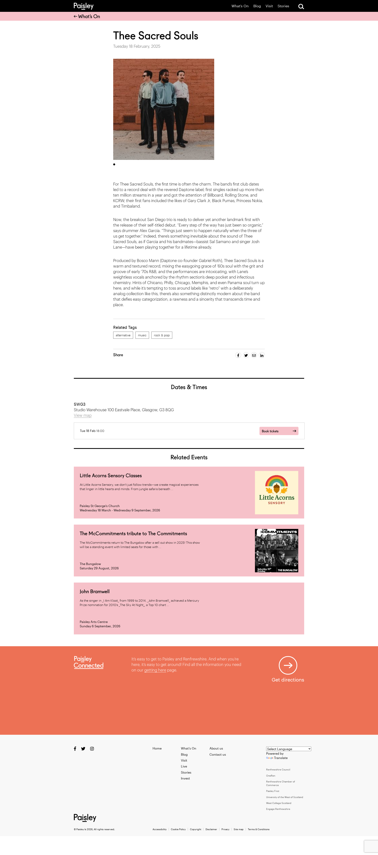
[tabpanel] (163, 109)
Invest (185, 778)
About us (216, 748)
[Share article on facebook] (238, 355)
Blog (257, 6)
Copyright (195, 829)
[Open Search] (301, 6)
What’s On (240, 6)
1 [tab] (114, 164)
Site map (239, 829)
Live (184, 766)
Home (157, 748)
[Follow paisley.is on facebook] (75, 749)
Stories (283, 6)
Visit (269, 6)
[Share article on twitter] (246, 355)
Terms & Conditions (259, 829)
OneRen (270, 775)
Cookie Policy (178, 829)
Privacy (225, 829)
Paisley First (272, 791)
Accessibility (160, 829)
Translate (281, 758)
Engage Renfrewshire (278, 808)
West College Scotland (278, 803)
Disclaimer (211, 829)
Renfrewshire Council (278, 769)
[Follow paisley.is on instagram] (92, 749)
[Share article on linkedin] (262, 355)
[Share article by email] (254, 355)
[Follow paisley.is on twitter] (83, 749)
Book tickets (270, 431)
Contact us (217, 754)
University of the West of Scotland (284, 797)
